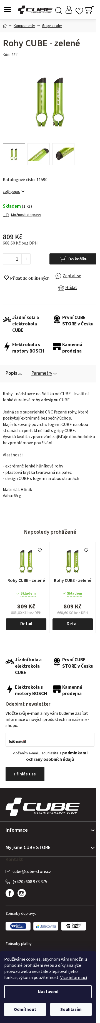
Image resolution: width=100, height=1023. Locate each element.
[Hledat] (58, 9)
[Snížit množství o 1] (7, 259)
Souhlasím (71, 1009)
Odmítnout (25, 1009)
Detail (26, 624)
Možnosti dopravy (26, 215)
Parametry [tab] (41, 373)
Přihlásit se (25, 774)
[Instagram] (22, 893)
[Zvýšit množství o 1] (25, 259)
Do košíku (78, 259)
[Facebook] (10, 893)
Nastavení (48, 992)
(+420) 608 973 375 (29, 882)
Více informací (73, 978)
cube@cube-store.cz (31, 871)
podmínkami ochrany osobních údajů (57, 756)
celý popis (11, 191)
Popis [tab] (11, 373)
